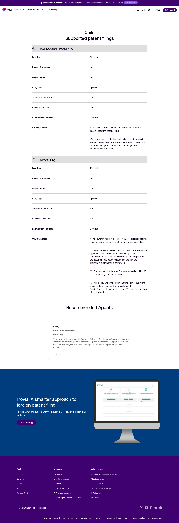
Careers (20, 474)
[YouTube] (156, 507)
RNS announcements (62, 493)
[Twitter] (141, 507)
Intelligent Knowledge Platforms (104, 474)
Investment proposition (63, 479)
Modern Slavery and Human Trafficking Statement (110, 518)
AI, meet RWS (22, 493)
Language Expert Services (101, 488)
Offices (19, 483)
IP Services (95, 497)
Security (83, 518)
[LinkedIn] (146, 507)
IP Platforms (96, 493)
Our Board (58, 483)
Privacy (74, 518)
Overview (58, 474)
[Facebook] (151, 507)
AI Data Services (97, 479)
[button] (7, 9)
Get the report (131, 3)
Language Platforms (99, 483)
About (19, 488)
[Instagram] (160, 507)
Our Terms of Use (51, 518)
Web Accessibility (154, 518)
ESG (18, 497)
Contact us (21, 479)
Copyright (65, 518)
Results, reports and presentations (67, 497)
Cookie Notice (139, 518)
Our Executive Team (62, 488)
